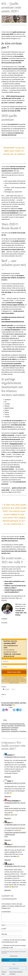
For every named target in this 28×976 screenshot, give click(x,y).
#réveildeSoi (14, 727)
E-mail (3, 928)
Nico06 (9, 864)
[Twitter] (14, 708)
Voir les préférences (14, 968)
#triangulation (15, 731)
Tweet (10, 707)
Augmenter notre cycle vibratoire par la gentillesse (13, 338)
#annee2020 (5, 723)
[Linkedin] (17, 708)
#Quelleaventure (6, 727)
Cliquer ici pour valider (14, 672)
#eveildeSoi (11, 725)
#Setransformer (5, 731)
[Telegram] (20, 708)
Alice (9, 822)
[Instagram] (6, 708)
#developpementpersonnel (16, 723)
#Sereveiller (14, 729)
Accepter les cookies (14, 960)
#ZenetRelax (22, 731)
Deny (14, 964)
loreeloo (10, 755)
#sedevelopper (5, 729)
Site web (4, 934)
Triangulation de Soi (15, 444)
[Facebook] (3, 708)
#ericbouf (4, 725)
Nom (3, 925)
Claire (9, 781)
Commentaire (6, 911)
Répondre (7, 777)
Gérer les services (13, 955)
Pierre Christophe (13, 800)
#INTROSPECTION (20, 725)
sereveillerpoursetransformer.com (12, 321)
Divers (5, 720)
